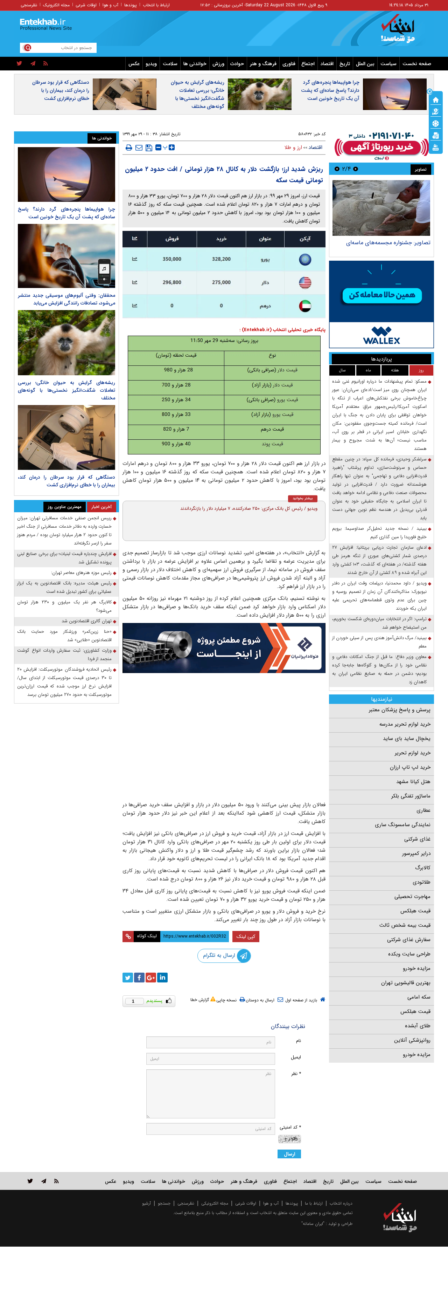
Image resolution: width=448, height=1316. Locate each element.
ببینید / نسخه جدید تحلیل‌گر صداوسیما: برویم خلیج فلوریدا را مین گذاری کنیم (379, 533)
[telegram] (33, 64)
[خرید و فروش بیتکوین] (381, 304)
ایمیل (296, 1057)
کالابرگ (422, 868)
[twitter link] (30, 1181)
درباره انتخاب (341, 1203)
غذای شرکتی (417, 839)
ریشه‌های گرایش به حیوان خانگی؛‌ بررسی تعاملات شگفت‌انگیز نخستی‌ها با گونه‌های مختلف (197, 94)
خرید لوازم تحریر (412, 753)
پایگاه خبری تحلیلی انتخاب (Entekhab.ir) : (282, 330)
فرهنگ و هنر (263, 64)
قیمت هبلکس (415, 911)
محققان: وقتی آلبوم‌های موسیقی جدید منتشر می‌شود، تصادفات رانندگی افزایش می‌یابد (66, 299)
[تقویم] (435, 135)
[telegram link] (44, 1181)
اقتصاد (327, 64)
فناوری (288, 64)
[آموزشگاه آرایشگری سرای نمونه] (224, 771)
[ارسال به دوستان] (138, 147)
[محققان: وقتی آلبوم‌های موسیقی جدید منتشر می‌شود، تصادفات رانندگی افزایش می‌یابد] (66, 256)
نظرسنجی (29, 5)
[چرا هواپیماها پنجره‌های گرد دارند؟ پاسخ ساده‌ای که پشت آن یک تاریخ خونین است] (66, 174)
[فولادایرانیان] (224, 648)
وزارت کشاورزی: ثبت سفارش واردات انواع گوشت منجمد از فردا (64, 655)
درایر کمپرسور (416, 853)
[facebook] (139, 977)
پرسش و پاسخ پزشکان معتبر (399, 710)
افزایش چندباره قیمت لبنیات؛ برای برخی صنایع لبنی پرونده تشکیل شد (64, 558)
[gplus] (151, 977)
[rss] (45, 64)
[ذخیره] (149, 147)
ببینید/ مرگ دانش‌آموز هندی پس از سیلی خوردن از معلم (379, 642)
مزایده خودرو (416, 968)
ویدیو (151, 64)
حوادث (237, 64)
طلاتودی (421, 882)
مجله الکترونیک (56, 5)
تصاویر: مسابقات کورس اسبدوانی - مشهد (383, 242)
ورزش (218, 64)
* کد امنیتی (290, 1127)
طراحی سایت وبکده (409, 954)
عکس (134, 64)
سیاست (388, 64)
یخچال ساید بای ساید (406, 738)
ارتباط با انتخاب (156, 5)
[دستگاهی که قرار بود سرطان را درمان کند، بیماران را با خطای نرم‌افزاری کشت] (66, 437)
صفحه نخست (416, 64)
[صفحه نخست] (435, 99)
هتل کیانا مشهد (413, 781)
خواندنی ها (194, 64)
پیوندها (130, 5)
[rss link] (56, 1181)
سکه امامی (418, 997)
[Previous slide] (355, 168)
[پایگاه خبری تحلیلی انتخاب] (403, 32)
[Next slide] (337, 168)
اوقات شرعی (86, 5)
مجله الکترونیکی (214, 1203)
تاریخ (345, 64)
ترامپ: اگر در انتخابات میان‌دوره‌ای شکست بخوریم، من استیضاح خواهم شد (379, 623)
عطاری (423, 810)
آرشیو (146, 1203)
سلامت (170, 64)
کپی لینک (246, 936)
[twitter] (19, 64)
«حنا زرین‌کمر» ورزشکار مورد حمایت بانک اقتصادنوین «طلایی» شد (64, 636)
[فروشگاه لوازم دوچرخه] (224, 710)
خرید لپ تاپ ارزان (410, 767)
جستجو (164, 1203)
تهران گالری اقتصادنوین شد (87, 621)
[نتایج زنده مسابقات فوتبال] (435, 147)
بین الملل (365, 64)
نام (298, 1040)
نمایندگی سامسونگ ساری (402, 825)
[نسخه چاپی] (129, 147)
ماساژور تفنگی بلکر (410, 796)
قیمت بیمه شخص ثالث (404, 925)
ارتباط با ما (314, 1203)
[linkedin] (162, 977)
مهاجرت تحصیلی (412, 896)
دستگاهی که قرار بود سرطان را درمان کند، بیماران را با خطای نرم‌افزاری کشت (60, 90)
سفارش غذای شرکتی (408, 939)
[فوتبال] (435, 123)
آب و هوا (110, 5)
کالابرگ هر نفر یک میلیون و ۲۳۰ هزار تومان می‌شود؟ (64, 606)
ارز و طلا (293, 147)
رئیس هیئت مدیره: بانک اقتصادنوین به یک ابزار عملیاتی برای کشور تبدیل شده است (64, 587)
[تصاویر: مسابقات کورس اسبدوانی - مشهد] (381, 208)
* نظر (296, 1073)
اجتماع (308, 64)
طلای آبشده (417, 1026)
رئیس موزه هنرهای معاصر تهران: (81, 572)
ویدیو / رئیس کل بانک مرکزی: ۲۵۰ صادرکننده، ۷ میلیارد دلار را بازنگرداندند (248, 508)
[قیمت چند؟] (435, 111)
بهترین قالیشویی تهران (405, 983)
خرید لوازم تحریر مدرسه (404, 724)
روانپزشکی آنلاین (412, 1040)
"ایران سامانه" (312, 1223)
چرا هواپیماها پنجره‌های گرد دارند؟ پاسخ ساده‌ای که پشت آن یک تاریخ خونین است (330, 90)
